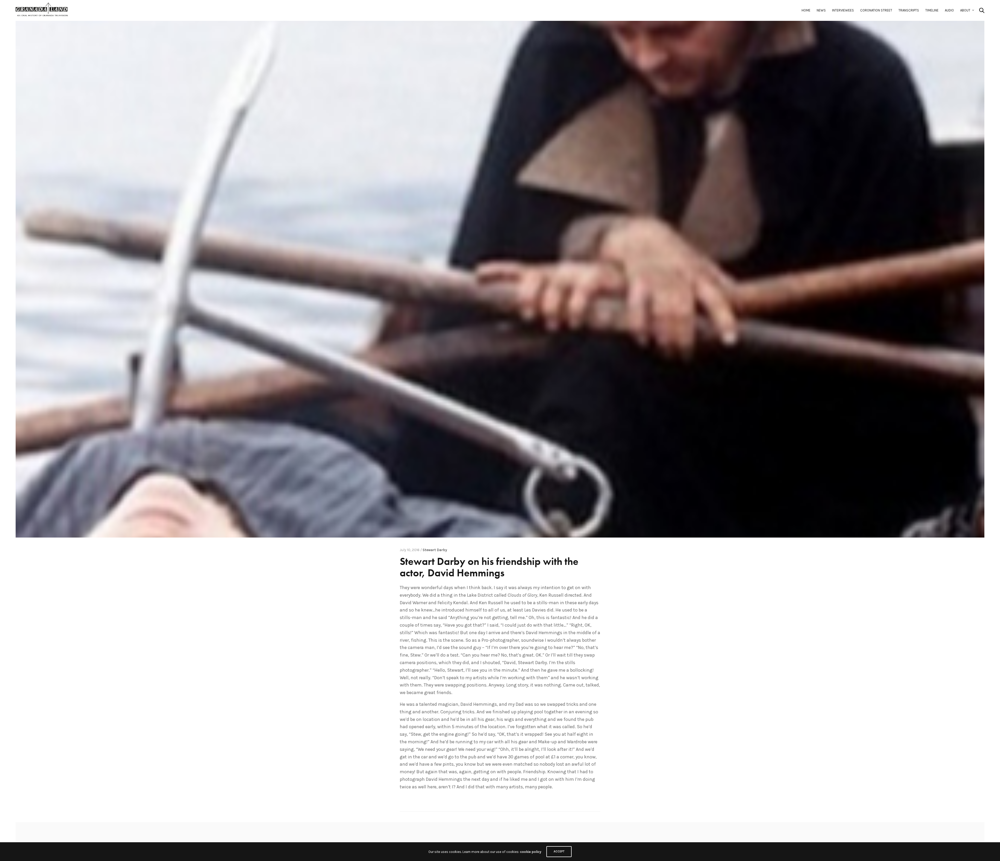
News (821, 10)
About (965, 10)
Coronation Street (876, 10)
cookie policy (530, 852)
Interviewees (843, 10)
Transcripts (908, 10)
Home (806, 10)
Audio (949, 10)
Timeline (932, 10)
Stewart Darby (435, 550)
